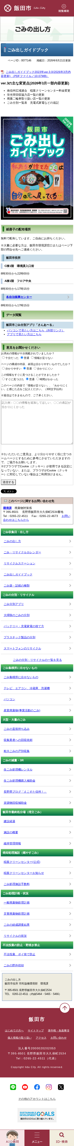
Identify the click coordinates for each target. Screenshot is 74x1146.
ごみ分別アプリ (14, 604)
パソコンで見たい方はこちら (36, 330)
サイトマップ (36, 1030)
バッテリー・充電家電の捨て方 (24, 626)
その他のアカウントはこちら (37, 1098)
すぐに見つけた (14, 379)
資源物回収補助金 (15, 802)
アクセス (41, 1037)
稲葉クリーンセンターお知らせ (24, 873)
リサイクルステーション (19, 563)
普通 (26, 358)
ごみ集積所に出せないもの (21, 677)
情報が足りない (43, 358)
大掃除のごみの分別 (17, 615)
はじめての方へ (14, 1030)
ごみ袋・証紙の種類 (17, 585)
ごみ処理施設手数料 (17, 884)
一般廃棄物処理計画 (17, 902)
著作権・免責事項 (58, 1030)
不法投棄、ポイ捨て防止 (19, 954)
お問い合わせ (59, 1037)
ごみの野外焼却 (14, 965)
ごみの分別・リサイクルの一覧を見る (37, 659)
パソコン (9, 699)
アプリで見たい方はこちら (24, 334)
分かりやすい (13, 368)
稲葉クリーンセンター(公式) (22, 862)
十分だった (12, 358)
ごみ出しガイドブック (18, 574)
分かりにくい (45, 368)
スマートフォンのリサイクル (22, 648)
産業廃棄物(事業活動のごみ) (22, 710)
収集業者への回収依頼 (18, 740)
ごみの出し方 (37, 29)
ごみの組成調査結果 (17, 924)
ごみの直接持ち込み (17, 728)
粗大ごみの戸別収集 (17, 751)
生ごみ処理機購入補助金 (19, 780)
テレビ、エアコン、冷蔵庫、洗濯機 (27, 688)
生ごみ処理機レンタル (18, 769)
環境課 (7, 508)
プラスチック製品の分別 (19, 637)
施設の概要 (11, 832)
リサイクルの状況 (15, 935)
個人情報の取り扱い (20, 1037)
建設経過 (9, 821)
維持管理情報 (12, 843)
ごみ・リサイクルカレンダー (22, 552)
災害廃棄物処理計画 (17, 913)
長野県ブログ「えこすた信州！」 (25, 791)
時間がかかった (49, 379)
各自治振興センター (19, 297)
